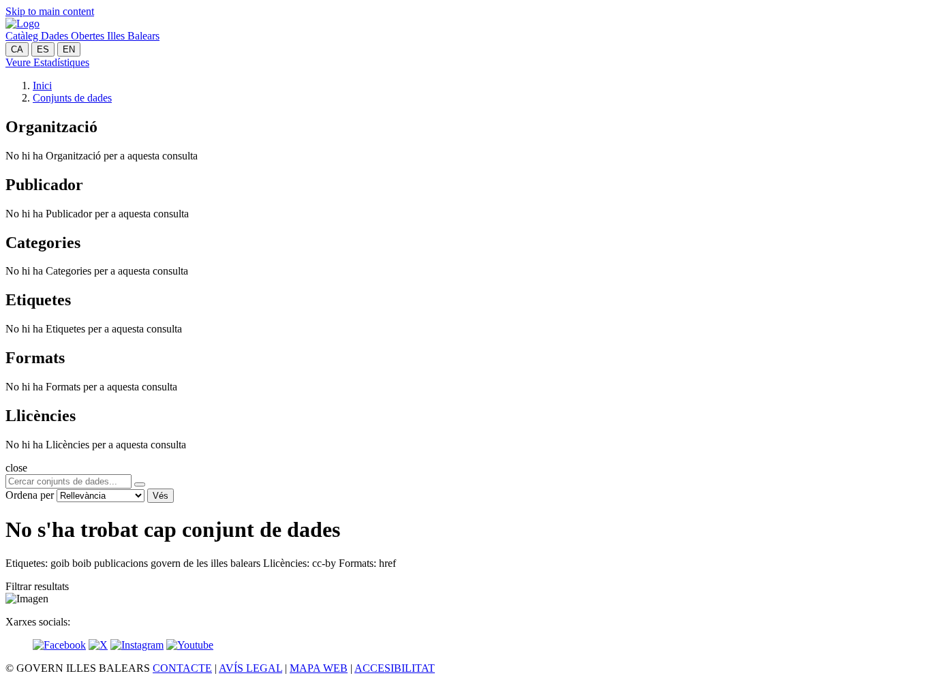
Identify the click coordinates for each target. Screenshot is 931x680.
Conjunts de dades (72, 98)
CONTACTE (182, 668)
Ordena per (29, 495)
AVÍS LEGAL (250, 668)
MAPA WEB (319, 668)
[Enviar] (139, 484)
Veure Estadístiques (47, 62)
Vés (160, 496)
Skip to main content (49, 11)
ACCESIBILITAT (394, 668)
